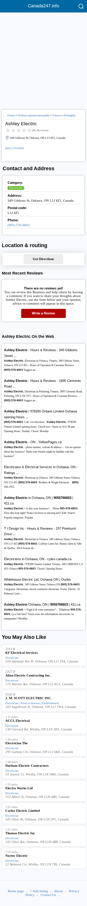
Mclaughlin (70, 115)
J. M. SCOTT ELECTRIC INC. (28, 698)
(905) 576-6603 (14, 148)
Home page (16, 891)
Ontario (11, 115)
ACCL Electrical (17, 720)
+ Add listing (39, 891)
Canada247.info (43, 5)
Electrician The (16, 743)
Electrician (15, 187)
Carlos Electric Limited (22, 810)
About (58, 891)
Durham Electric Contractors (27, 765)
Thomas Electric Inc (20, 833)
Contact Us (48, 895)
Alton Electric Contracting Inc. (28, 675)
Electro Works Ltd (19, 788)
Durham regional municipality (34, 115)
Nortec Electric (16, 855)
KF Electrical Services (21, 652)
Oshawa (56, 115)
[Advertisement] (43, 59)
